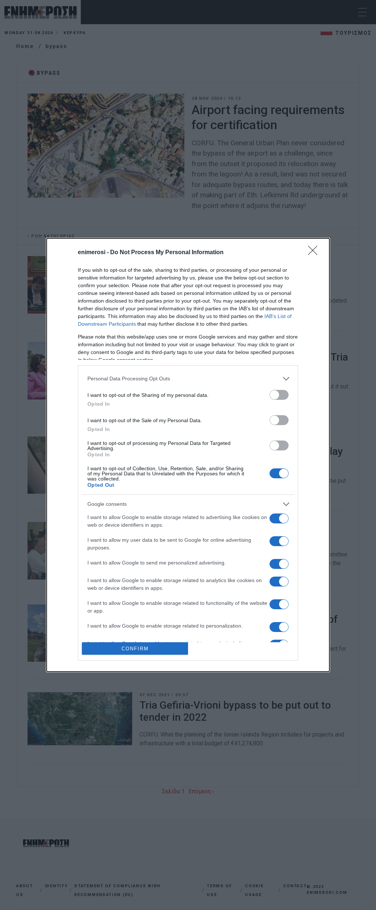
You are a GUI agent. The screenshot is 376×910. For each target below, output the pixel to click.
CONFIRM (135, 648)
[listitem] (188, 379)
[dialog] (188, 455)
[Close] (315, 253)
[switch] (279, 395)
